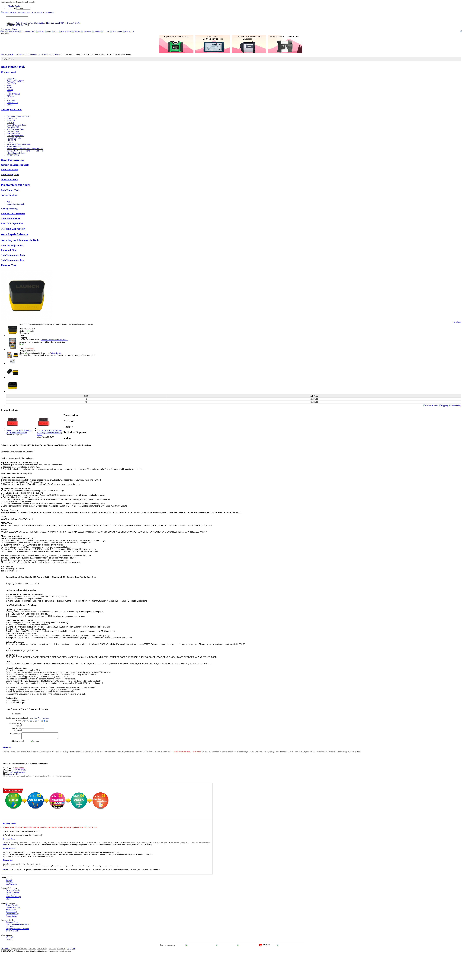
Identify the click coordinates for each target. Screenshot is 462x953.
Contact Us (129, 31)
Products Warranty (13, 907)
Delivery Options (12, 892)
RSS (73, 949)
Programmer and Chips (15, 184)
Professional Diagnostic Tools (18, 116)
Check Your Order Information (17, 924)
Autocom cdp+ (127, 33)
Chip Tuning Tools (10, 190)
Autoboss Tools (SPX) (15, 81)
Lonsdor (10, 105)
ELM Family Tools (14, 146)
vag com (148, 33)
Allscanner (87, 31)
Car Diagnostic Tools (11, 109)
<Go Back (457, 322)
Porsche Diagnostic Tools (16, 125)
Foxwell (10, 87)
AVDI (30, 23)
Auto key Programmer (12, 245)
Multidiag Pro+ (40, 23)
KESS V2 (107, 33)
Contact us (10, 926)
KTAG (99, 33)
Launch (24, 23)
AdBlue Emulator (13, 134)
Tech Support (117, 31)
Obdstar (41, 31)
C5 (26, 25)
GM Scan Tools (13, 131)
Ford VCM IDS (13, 127)
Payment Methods (12, 890)
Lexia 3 (10, 142)
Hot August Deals (28, 31)
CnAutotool (5, 949)
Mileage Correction (13, 228)
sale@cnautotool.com (63, 951)
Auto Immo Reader (10, 218)
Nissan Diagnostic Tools (16, 153)
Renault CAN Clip (14, 138)
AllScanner (11, 96)
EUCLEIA (11, 100)
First (35, 718)
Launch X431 (43, 54)
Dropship (9, 939)
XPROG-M (11, 140)
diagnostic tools (286, 752)
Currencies (12, 8)
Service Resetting (9, 195)
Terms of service (12, 905)
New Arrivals (14, 31)
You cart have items (9, 29)
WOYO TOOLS (13, 94)
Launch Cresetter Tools (15, 204)
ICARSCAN (15, 33)
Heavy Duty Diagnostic (12, 160)
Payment (14, 949)
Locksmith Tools (9, 250)
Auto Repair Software (14, 234)
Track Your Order (12, 931)
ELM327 (50, 23)
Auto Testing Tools (10, 174)
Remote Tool (9, 265)
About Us (9, 882)
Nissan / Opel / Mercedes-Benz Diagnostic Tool (25, 149)
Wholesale (10, 937)
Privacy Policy (11, 916)
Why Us (9, 880)
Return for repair (12, 914)
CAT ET (35, 33)
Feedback (52, 949)
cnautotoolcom (14, 774)
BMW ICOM (66, 31)
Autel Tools (11, 83)
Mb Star (77, 31)
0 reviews (44, 353)
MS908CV (43, 33)
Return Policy (456, 405)
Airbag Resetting (9, 208)
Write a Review (55, 353)
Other (8, 899)
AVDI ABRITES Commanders (19, 144)
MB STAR (70, 23)
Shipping (444, 405)
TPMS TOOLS (13, 155)
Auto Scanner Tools (15, 54)
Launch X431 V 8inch (82, 33)
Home (3, 31)
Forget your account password (17, 929)
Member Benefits (431, 405)
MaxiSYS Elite (26, 33)
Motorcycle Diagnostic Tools (15, 165)
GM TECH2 (116, 33)
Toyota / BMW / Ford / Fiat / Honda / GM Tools (25, 151)
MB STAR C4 (17, 25)
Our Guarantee (11, 884)
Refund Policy (11, 912)
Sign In (11, 6)
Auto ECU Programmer (13, 213)
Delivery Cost (11, 894)
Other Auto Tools (9, 179)
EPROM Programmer (12, 223)
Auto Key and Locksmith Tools (20, 240)
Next (43, 718)
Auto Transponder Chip (13, 255)
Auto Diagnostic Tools (19, 2)
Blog (69, 949)
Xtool (56, 31)
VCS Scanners (67, 33)
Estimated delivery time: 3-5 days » (54, 340)
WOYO (97, 31)
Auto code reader (9, 169)
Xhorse (9, 92)
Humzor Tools (12, 103)
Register (18, 6)
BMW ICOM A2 (54, 33)
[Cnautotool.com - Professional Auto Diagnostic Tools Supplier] (27, 12)
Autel (18, 23)
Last (47, 718)
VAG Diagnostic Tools (15, 136)
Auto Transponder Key (12, 260)
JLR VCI (10, 123)
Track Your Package (13, 897)
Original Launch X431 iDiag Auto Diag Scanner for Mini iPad (19, 431)
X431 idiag (54, 54)
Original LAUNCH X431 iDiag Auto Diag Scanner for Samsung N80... (49, 432)
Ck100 (93, 33)
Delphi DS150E (139, 33)
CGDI (9, 98)
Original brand (30, 54)
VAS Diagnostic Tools (15, 129)
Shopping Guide (12, 922)
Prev (39, 718)
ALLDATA (59, 23)
